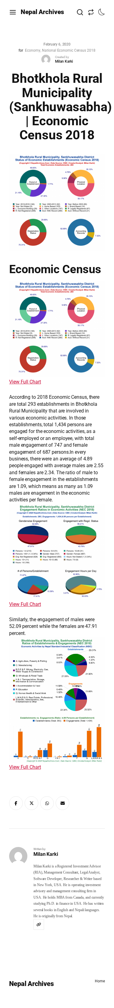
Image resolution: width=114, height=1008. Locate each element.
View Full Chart (25, 382)
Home (100, 981)
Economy (32, 50)
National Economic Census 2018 (68, 50)
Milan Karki (64, 61)
